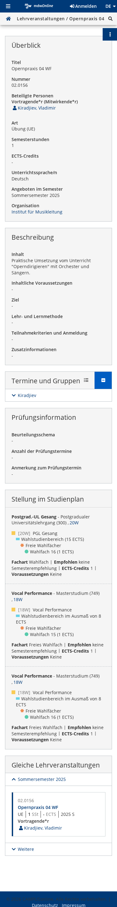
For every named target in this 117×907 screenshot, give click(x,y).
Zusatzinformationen (34, 349)
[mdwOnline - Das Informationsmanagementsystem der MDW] (39, 6)
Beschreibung (33, 237)
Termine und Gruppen (46, 380)
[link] (34, 108)
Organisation (25, 205)
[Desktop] (8, 18)
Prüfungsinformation (44, 417)
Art (15, 123)
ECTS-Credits (25, 156)
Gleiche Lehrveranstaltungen (56, 765)
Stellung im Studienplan (48, 499)
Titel (16, 62)
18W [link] (17, 599)
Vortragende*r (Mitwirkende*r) (45, 102)
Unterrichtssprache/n (34, 172)
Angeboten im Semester (37, 189)
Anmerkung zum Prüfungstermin (46, 468)
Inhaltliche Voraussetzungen (42, 283)
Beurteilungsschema (33, 435)
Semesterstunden (30, 139)
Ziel (15, 300)
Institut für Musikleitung (37, 212)
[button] (110, 18)
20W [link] (74, 523)
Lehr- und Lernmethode (37, 316)
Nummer (21, 79)
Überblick (26, 45)
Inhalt (18, 254)
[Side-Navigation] (8, 6)
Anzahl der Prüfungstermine (42, 451)
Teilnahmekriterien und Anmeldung (49, 333)
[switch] (24, 395)
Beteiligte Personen (32, 96)
